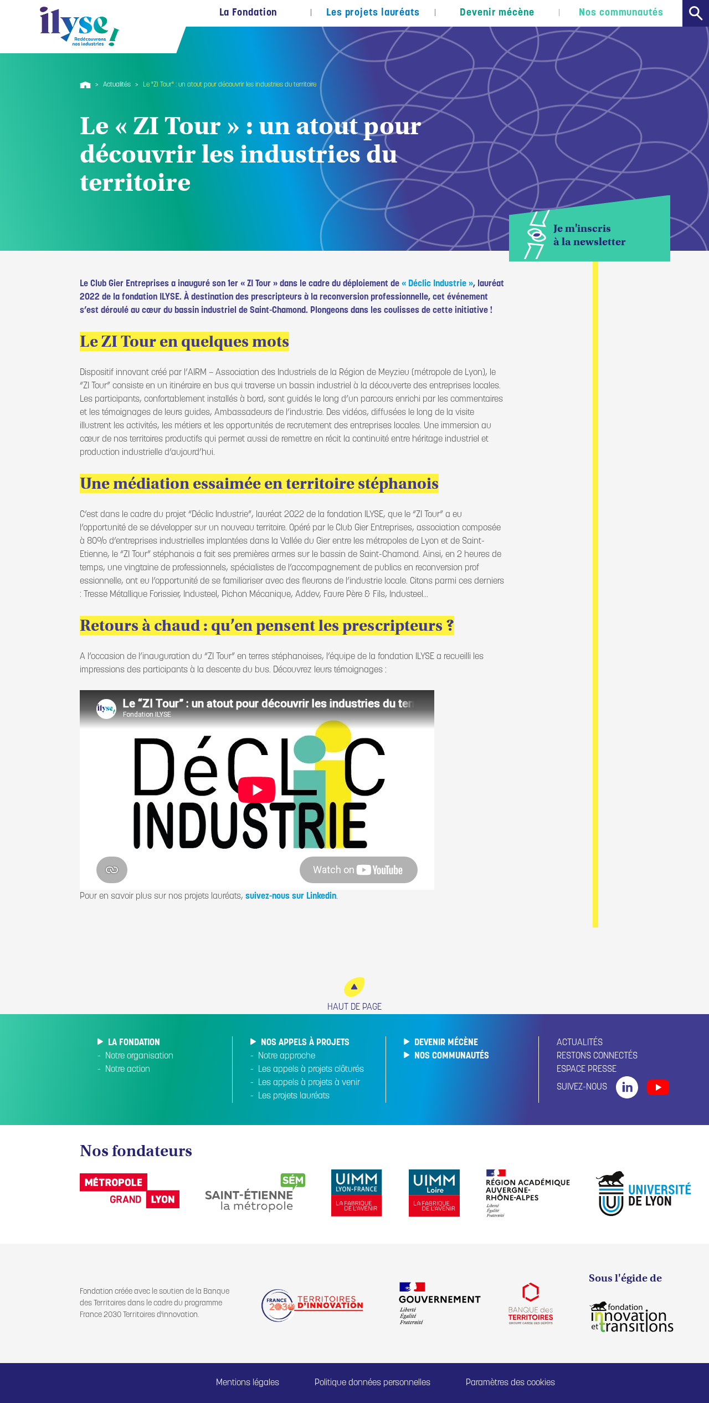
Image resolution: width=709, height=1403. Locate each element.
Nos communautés (621, 13)
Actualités (117, 85)
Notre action (127, 1069)
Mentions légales (247, 1383)
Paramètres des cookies (510, 1383)
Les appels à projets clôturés (311, 1069)
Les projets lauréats (373, 13)
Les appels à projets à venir (309, 1082)
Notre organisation (139, 1056)
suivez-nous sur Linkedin (290, 896)
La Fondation (248, 13)
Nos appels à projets (305, 1043)
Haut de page (354, 1007)
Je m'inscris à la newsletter (589, 235)
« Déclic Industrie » (437, 284)
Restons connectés (597, 1056)
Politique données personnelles (372, 1383)
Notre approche (286, 1056)
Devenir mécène (497, 13)
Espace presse (586, 1069)
